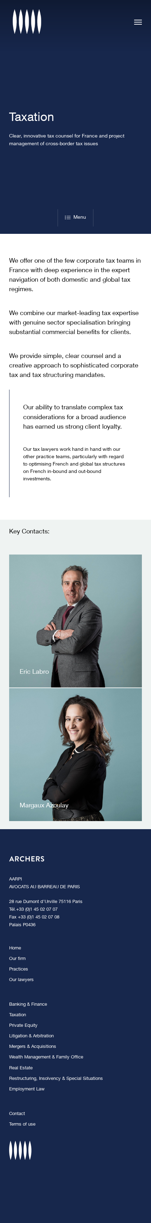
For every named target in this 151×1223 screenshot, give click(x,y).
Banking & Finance (28, 1005)
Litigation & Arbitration (31, 1036)
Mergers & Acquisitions (32, 1047)
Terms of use (22, 1124)
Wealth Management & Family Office (46, 1057)
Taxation (17, 1015)
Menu (79, 217)
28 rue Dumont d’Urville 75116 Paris (46, 902)
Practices (18, 969)
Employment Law (27, 1089)
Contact (17, 1114)
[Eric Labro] (75, 621)
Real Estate (21, 1068)
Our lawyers (21, 980)
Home (15, 948)
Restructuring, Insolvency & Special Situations (56, 1079)
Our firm (17, 959)
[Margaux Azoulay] (75, 754)
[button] (138, 21)
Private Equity (23, 1026)
